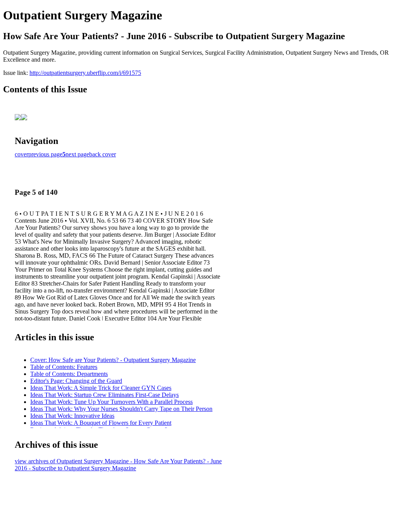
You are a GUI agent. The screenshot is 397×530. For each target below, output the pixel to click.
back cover (102, 154)
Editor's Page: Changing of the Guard (76, 381)
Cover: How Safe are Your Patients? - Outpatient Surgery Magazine (113, 360)
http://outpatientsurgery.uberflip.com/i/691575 (85, 72)
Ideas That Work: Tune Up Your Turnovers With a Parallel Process (111, 401)
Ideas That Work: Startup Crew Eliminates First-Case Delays (104, 394)
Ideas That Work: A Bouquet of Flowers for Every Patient (100, 422)
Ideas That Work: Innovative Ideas (72, 415)
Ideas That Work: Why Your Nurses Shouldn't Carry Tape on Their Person (121, 408)
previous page (45, 154)
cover (21, 154)
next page (77, 154)
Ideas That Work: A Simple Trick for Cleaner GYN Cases (100, 388)
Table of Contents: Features (63, 367)
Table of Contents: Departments (69, 374)
